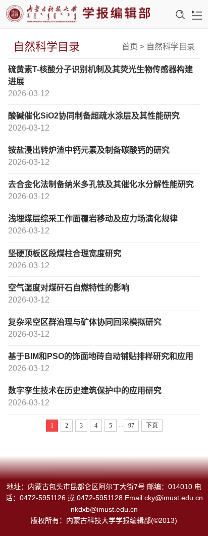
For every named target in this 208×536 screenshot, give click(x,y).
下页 (152, 425)
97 (131, 425)
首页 (130, 46)
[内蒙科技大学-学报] (78, 15)
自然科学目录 (170, 46)
